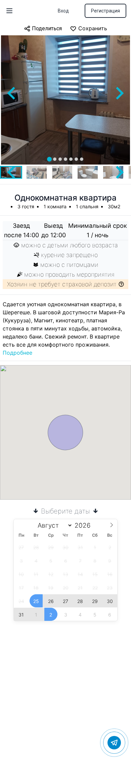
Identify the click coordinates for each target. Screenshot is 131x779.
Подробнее (17, 352)
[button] (37, 172)
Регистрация (105, 10)
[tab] (49, 159)
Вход (63, 10)
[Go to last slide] (12, 93)
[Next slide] (119, 93)
